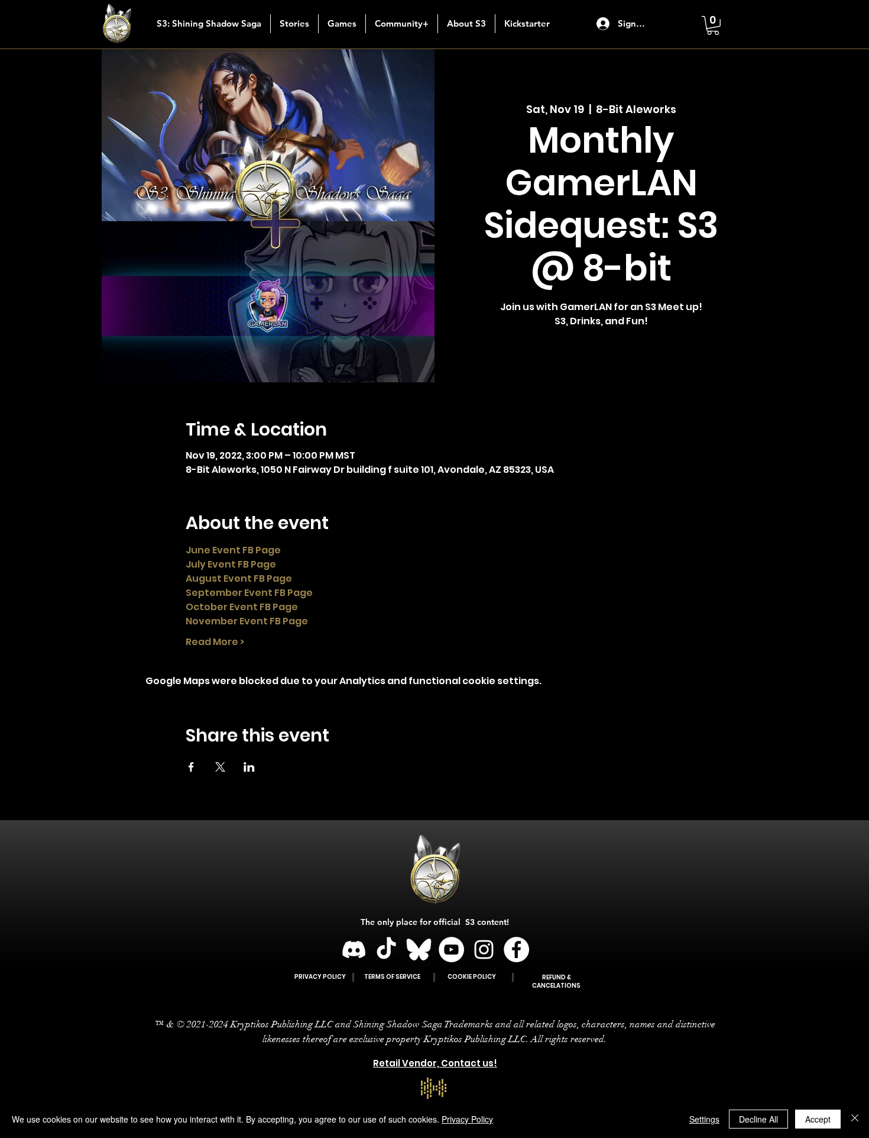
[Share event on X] (220, 767)
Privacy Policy (467, 1119)
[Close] (855, 1119)
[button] (294, 23)
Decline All (758, 1119)
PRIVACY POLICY (320, 976)
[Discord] (354, 949)
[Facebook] (516, 949)
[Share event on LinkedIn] (249, 767)
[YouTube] (451, 949)
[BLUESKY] (419, 949)
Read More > (215, 642)
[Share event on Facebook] (191, 767)
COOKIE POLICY (472, 976)
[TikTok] (386, 949)
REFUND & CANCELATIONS (556, 981)
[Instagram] (484, 949)
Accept (818, 1119)
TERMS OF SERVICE (392, 976)
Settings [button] (704, 1119)
